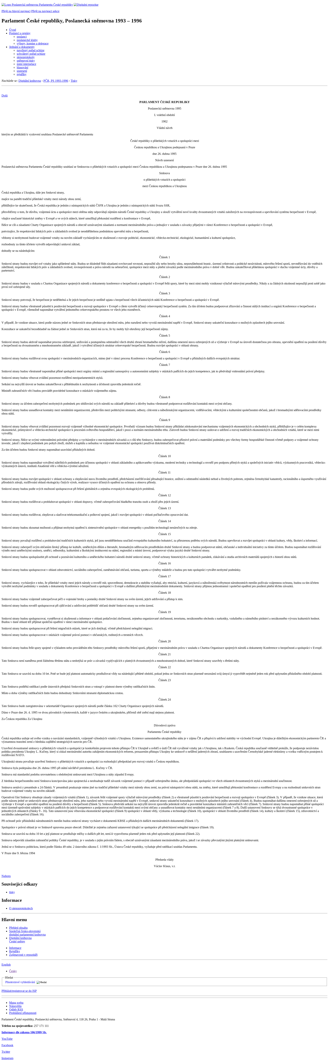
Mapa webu (16, 1002)
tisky (12, 892)
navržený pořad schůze (30, 50)
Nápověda (15, 1006)
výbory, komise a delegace (33, 43)
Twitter (6, 1051)
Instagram (7, 1058)
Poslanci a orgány (19, 33)
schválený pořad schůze (31, 53)
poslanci (22, 36)
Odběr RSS (16, 1009)
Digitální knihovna (29, 80)
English (6, 964)
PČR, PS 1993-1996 (55, 80)
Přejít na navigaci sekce (45, 11)
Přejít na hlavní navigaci (16, 11)
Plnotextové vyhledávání (20, 982)
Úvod (12, 29)
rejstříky (21, 74)
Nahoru (6, 876)
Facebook (7, 1045)
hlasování (22, 67)
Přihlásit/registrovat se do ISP (19, 990)
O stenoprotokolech (21, 908)
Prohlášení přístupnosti (22, 1013)
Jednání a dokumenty (22, 46)
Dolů (5, 95)
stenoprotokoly (26, 57)
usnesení (22, 70)
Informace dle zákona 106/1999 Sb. (24, 1032)
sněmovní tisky (26, 60)
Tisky (74, 80)
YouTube (7, 1038)
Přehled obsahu (18, 927)
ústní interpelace (26, 64)
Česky (13, 971)
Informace (15, 947)
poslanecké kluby (27, 40)
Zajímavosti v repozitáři (23, 954)
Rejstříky (14, 951)
